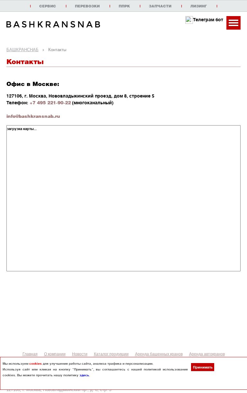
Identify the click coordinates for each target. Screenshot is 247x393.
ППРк (124, 6)
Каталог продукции (111, 354)
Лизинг (198, 6)
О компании (55, 354)
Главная (30, 354)
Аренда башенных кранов (159, 354)
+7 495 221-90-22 (50, 102)
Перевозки (87, 6)
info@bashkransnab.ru (33, 116)
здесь (84, 375)
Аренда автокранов (207, 354)
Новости (79, 354)
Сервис (47, 6)
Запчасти (160, 6)
